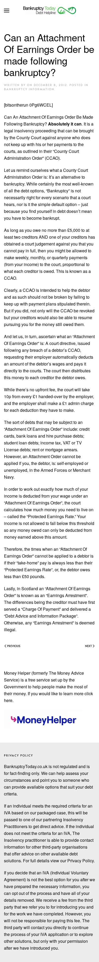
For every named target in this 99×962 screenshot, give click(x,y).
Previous (13, 646)
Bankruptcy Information (29, 89)
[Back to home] (49, 10)
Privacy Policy (18, 755)
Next (88, 646)
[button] (6, 10)
